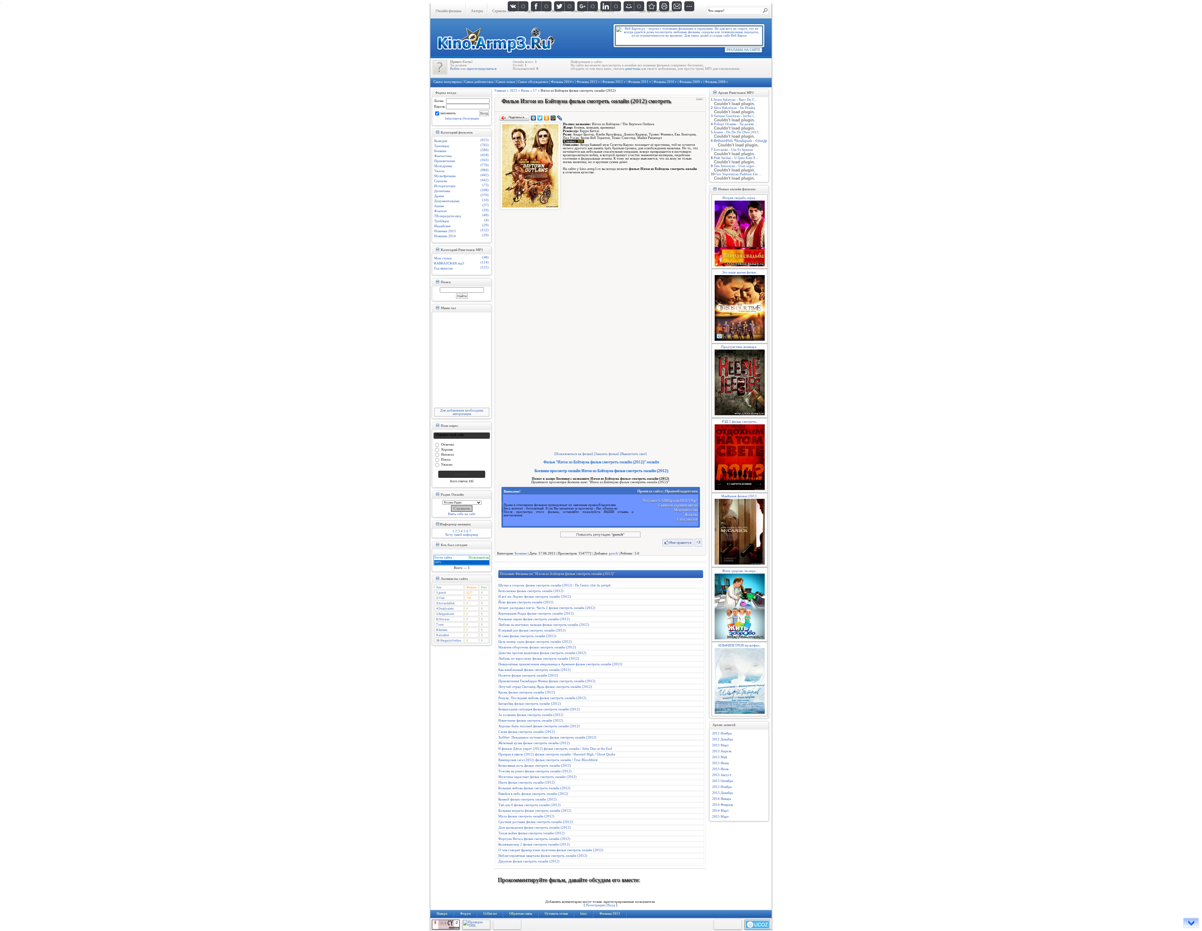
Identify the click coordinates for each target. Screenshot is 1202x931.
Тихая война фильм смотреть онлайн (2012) (531, 833)
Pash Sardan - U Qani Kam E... (736, 158)
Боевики (440, 151)
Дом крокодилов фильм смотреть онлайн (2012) (534, 827)
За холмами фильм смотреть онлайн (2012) (530, 715)
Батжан (443, 630)
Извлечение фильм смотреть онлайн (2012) (530, 720)
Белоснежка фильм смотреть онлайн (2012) (530, 591)
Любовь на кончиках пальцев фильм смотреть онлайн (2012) (543, 625)
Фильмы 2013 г (588, 82)
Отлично (447, 444)
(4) (486, 220)
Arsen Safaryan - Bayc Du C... (735, 99)
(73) (485, 185)
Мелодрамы (443, 166)
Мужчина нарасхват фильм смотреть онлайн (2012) (537, 777)
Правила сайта (650, 491)
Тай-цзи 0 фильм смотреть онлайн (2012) (529, 805)
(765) (484, 145)
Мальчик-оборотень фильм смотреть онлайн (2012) (537, 647)
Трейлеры (441, 221)
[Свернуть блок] (437, 132)
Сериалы (440, 181)
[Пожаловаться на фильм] (573, 454)
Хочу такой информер (461, 534)
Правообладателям (681, 491)
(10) (485, 200)
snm (441, 624)
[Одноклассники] (546, 118)
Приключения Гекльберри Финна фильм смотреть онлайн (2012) (546, 681)
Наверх (442, 913)
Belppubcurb (446, 614)
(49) (485, 215)
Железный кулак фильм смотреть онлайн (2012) (534, 743)
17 (535, 90)
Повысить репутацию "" (600, 534)
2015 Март (720, 816)
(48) (485, 257)
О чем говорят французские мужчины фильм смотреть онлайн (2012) (550, 850)
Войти (455, 68)
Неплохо (447, 454)
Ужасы (439, 171)
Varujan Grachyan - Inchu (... (735, 116)
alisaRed (444, 635)
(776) (484, 165)
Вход (611, 905)
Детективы (442, 191)
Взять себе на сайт (461, 514)
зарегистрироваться (481, 68)
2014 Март (720, 810)
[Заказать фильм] (606, 454)
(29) (485, 225)
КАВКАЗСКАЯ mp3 (449, 263)
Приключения (444, 161)
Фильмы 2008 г (716, 82)
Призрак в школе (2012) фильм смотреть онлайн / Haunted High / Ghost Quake (556, 754)
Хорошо (447, 449)
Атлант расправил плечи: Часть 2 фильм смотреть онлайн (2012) (546, 608)
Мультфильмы (444, 176)
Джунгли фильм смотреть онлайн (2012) (528, 861)
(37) (485, 205)
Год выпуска (443, 268)
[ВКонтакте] (533, 118)
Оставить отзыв (556, 913)
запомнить (448, 113)
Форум (465, 913)
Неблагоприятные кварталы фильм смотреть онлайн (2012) (542, 855)
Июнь (525, 90)
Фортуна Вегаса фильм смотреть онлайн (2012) (534, 839)
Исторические (444, 186)
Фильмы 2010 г (665, 82)
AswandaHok (446, 603)
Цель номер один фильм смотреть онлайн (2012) (535, 641)
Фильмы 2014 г (562, 82)
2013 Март (720, 745)
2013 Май (719, 757)
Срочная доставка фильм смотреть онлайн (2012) (535, 822)
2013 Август (721, 775)
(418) (484, 155)
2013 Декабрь (722, 793)
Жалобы (691, 515)
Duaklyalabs (446, 608)
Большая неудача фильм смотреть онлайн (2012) (534, 810)
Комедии (440, 141)
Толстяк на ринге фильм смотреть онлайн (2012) (535, 771)
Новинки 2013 (445, 231)
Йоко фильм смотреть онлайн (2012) (525, 602)
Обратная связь (520, 913)
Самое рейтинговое (479, 82)
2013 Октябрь (722, 781)
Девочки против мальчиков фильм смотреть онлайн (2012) (542, 653)
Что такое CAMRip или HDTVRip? (670, 501)
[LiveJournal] (560, 118)
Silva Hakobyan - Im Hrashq (734, 108)
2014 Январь (721, 799)
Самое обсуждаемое (533, 82)
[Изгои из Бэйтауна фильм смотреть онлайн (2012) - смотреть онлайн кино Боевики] (652, 6)
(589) (484, 150)
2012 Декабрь (722, 739)
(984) (484, 170)
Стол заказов (687, 519)
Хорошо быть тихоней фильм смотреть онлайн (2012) (539, 726)
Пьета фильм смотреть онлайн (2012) (526, 782)
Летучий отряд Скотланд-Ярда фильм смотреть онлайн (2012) (545, 686)
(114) (484, 262)
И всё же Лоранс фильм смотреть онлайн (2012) (534, 596)
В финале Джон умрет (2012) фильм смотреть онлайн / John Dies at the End (555, 748)
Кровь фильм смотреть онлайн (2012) (526, 692)
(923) (484, 140)
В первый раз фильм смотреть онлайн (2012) (532, 630)
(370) (484, 195)
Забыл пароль (453, 118)
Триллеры (441, 146)
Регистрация (471, 118)
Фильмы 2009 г (690, 82)
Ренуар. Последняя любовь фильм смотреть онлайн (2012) (542, 698)
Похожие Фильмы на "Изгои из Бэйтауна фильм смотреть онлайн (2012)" (557, 574)
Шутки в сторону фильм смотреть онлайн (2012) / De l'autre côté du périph (554, 585)
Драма (439, 196)
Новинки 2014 (445, 236)
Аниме (439, 206)
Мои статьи (443, 258)
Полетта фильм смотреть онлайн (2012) (528, 675)
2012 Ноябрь (722, 733)
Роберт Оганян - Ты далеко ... (736, 124)
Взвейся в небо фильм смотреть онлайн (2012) (533, 793)
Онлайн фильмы (448, 11)
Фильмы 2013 (609, 913)
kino (583, 913)
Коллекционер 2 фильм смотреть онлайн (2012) (534, 844)
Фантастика (443, 156)
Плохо (446, 459)
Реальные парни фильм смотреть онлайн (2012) (534, 619)
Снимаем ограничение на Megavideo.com (678, 507)
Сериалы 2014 (503, 11)
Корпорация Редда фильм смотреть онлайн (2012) (536, 613)
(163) (484, 160)
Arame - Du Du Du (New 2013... (737, 132)
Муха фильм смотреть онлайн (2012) (526, 816)
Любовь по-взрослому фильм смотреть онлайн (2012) (538, 658)
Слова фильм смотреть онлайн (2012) (526, 732)
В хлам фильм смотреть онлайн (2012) (527, 636)
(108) (484, 190)
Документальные (447, 201)
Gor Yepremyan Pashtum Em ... (739, 174)
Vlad (441, 598)
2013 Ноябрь (722, 787)
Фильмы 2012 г (613, 82)
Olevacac (444, 619)
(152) (484, 230)
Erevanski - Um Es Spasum (733, 149)
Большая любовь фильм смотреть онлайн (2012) (534, 788)
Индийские (442, 226)
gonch (442, 592)
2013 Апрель (722, 751)
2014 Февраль (722, 804)
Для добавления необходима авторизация (461, 412)
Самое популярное (448, 82)
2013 (513, 90)
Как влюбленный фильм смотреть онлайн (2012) (534, 670)
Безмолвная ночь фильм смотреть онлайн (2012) (534, 765)
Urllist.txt (490, 913)
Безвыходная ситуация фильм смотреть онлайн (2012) (539, 709)
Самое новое (505, 82)
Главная (500, 90)
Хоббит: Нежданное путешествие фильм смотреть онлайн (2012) (547, 737)
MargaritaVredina (450, 640)
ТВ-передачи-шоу (447, 216)
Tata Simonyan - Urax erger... (735, 166)
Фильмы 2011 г (639, 82)
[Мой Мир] (553, 118)
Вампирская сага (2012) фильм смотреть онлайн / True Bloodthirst (548, 760)
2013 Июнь (720, 763)
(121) (484, 267)
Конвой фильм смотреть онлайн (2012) (527, 799)
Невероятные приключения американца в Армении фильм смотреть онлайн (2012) (560, 664)
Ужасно (447, 464)
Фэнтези (440, 211)
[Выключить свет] (633, 454)
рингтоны (632, 68)
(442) (484, 175)
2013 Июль (720, 769)
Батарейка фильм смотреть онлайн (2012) (529, 703)
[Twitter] (540, 118)
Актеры (477, 11)
